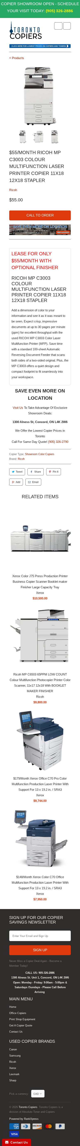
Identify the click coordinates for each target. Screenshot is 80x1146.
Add (18, 482)
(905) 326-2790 (58, 441)
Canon (13, 1049)
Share (37, 471)
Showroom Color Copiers (39, 454)
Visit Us (18, 407)
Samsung (15, 1055)
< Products (16, 58)
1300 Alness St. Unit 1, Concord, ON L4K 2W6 (40, 977)
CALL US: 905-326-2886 (40, 972)
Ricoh (13, 190)
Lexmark (14, 1074)
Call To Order (40, 215)
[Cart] (67, 26)
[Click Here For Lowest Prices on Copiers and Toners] (40, 47)
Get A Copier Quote (20, 1025)
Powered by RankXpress (24, 1118)
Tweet (19, 471)
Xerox (12, 1068)
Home (12, 1006)
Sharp (12, 1080)
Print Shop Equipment (22, 1019)
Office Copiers (17, 1013)
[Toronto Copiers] (25, 31)
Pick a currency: (20, 1093)
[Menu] (58, 26)
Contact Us (16, 1031)
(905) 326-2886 (59, 11)
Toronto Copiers (28, 1107)
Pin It (55, 471)
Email (35, 482)
